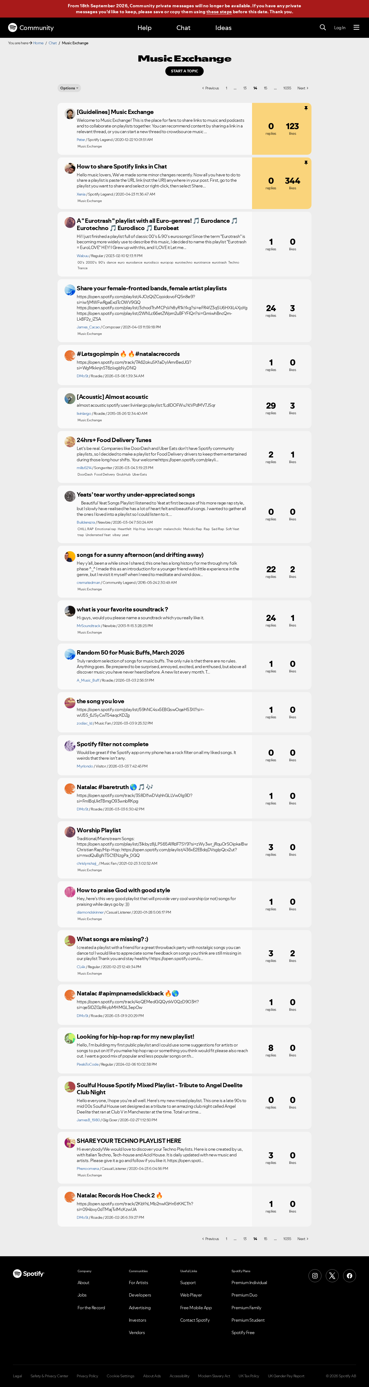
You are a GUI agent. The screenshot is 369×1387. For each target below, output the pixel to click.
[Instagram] (314, 1275)
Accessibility (180, 1375)
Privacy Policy (87, 1375)
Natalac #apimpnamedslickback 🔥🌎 (128, 993)
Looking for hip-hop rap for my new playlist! (135, 1036)
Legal (17, 1375)
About (83, 1282)
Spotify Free (243, 1332)
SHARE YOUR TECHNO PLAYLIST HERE (129, 1140)
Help (144, 27)
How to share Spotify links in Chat (122, 166)
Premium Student (248, 1320)
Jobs (82, 1295)
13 (245, 88)
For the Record (91, 1308)
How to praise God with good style (123, 890)
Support (188, 1282)
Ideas (223, 27)
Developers (140, 1295)
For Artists (138, 1282)
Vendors (137, 1332)
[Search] (322, 27)
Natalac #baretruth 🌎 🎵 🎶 (115, 786)
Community (36, 27)
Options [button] (67, 88)
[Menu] (356, 27)
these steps (219, 12)
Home (38, 43)
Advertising (140, 1308)
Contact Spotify (195, 1320)
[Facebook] (349, 1275)
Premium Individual (249, 1282)
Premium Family (246, 1308)
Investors (137, 1320)
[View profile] (70, 113)
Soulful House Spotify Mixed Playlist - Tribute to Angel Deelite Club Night (160, 1089)
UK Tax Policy (249, 1375)
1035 (287, 88)
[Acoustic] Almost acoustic (112, 396)
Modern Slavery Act (214, 1375)
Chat (183, 27)
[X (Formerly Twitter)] (332, 1275)
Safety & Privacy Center (49, 1375)
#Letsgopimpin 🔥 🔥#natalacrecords (128, 353)
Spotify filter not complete (113, 744)
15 (265, 88)
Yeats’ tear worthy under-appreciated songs (136, 494)
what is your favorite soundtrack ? (122, 609)
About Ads (152, 1375)
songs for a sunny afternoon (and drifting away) (140, 554)
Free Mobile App (196, 1308)
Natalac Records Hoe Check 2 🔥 (120, 1195)
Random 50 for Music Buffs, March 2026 (131, 652)
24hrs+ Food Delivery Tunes (114, 439)
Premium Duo (244, 1295)
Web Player (191, 1295)
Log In (339, 28)
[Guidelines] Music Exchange (115, 111)
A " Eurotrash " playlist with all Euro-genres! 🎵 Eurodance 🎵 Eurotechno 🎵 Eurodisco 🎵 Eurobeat (157, 224)
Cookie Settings (121, 1375)
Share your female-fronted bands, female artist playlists (152, 288)
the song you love (100, 701)
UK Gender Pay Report (286, 1375)
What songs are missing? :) (112, 938)
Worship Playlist (99, 830)
